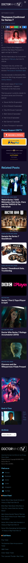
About (7, 457)
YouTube (7, 491)
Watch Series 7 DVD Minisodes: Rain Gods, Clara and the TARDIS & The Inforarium (13, 203)
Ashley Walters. (6, 80)
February (13, 59)
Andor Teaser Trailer (7, 553)
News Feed (7, 496)
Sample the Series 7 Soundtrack (10, 237)
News (13, 23)
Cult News (7, 535)
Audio (3, 233)
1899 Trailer (5, 549)
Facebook (7, 476)
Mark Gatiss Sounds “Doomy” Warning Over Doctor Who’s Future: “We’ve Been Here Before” (13, 516)
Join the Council (14, 159)
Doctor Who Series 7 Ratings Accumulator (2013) (13, 333)
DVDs (11, 197)
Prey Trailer (4, 540)
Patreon (7, 472)
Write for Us (18, 455)
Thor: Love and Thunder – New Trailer (12, 556)
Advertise (4, 455)
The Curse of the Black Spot (16, 70)
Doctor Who (5, 23)
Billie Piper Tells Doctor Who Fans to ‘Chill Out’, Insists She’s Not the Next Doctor (12, 508)
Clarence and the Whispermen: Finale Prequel (13, 365)
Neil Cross (18, 84)
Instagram (7, 487)
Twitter (6, 480)
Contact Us (11, 455)
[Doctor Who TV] (11, 6)
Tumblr (6, 483)
